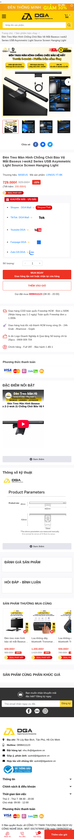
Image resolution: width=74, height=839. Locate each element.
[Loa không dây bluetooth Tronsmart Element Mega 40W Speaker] (43, 622)
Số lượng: (9, 263)
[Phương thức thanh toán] (24, 370)
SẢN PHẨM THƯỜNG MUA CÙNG (27, 603)
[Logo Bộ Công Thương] (17, 769)
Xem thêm (38, 459)
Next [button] (68, 82)
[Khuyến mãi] (37, 7)
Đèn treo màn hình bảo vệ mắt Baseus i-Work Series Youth (16, 641)
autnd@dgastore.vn (39, 755)
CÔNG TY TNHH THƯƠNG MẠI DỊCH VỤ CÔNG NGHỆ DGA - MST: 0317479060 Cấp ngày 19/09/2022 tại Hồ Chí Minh (37, 829)
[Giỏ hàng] (67, 16)
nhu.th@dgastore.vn (34, 750)
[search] (69, 25)
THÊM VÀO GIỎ (37, 285)
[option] (37, 82)
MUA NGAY (37, 274)
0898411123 (35, 293)
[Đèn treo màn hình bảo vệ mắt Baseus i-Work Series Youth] (16, 622)
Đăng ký (66, 703)
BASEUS (23, 174)
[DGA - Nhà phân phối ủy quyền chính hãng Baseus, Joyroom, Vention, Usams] (37, 16)
